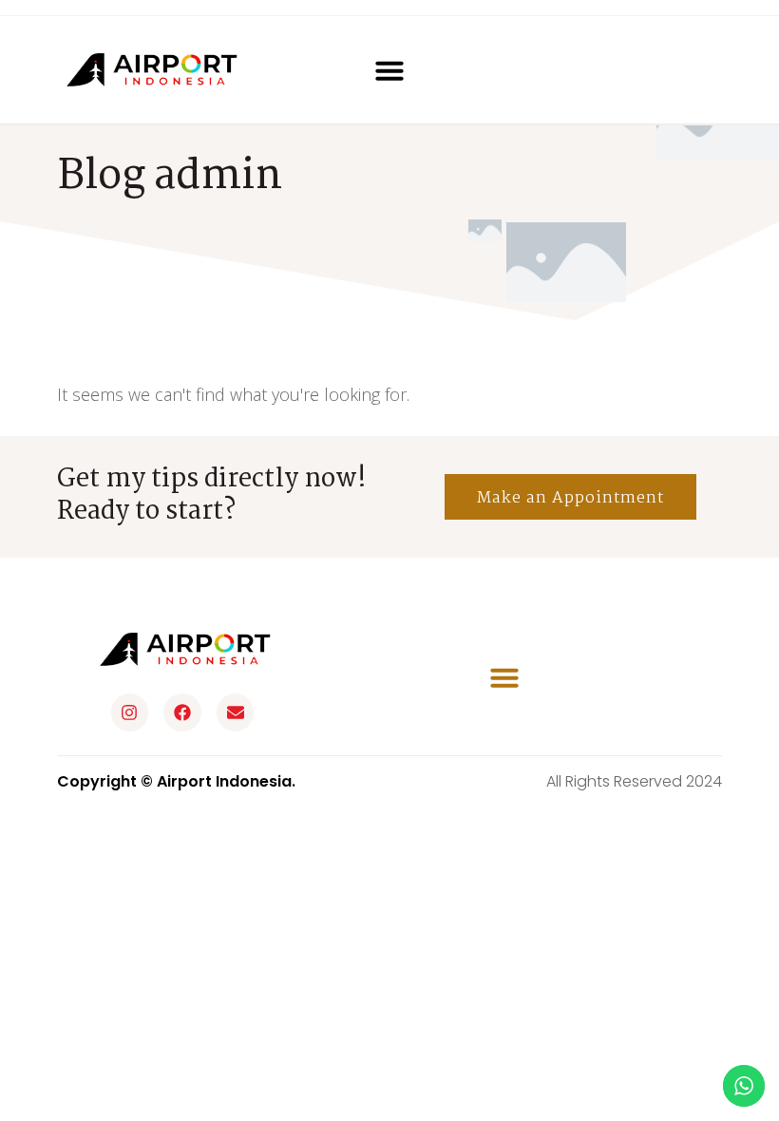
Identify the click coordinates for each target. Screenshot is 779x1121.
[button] (389, 70)
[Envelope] (236, 713)
